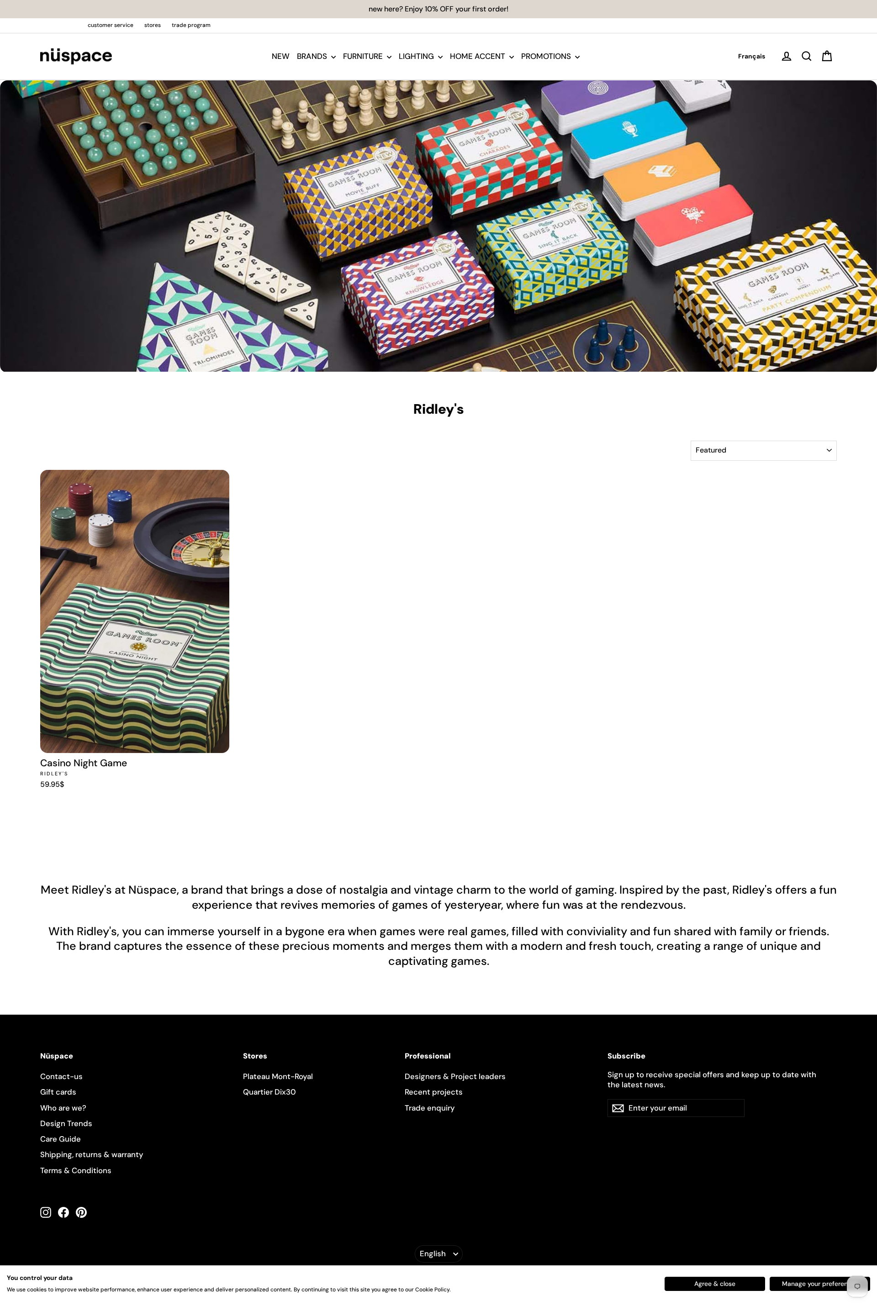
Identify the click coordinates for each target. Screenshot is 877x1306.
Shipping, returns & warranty (91, 1154)
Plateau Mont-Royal (278, 1076)
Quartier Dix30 (269, 1092)
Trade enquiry (430, 1108)
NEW (281, 56)
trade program (191, 25)
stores (152, 25)
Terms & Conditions (75, 1170)
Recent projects (434, 1092)
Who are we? (63, 1108)
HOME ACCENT (478, 56)
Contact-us (61, 1076)
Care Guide (60, 1139)
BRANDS (313, 56)
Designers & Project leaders (455, 1076)
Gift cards (58, 1092)
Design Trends (66, 1123)
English (433, 1253)
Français (751, 56)
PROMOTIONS (547, 56)
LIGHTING (417, 56)
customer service (110, 25)
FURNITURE (364, 56)
